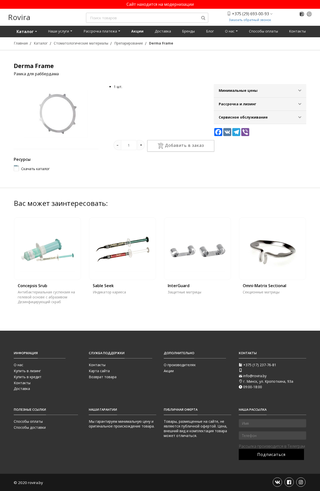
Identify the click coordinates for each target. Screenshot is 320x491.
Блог (210, 31)
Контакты (297, 31)
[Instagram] (309, 14)
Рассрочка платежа (101, 31)
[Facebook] (301, 14)
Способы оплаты (263, 31)
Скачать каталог (35, 168)
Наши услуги (59, 31)
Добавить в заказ (184, 145)
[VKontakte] (277, 482)
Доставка (163, 31)
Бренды (188, 31)
